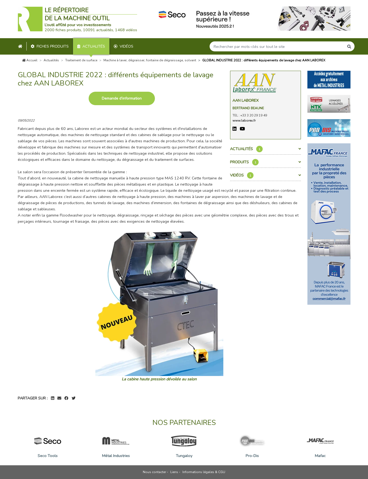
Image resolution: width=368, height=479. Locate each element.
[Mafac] (328, 223)
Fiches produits (53, 46)
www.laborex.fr (244, 120)
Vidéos (126, 46)
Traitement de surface (81, 60)
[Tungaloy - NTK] (328, 103)
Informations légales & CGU (203, 472)
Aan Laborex (245, 100)
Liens (174, 472)
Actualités (93, 46)
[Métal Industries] (328, 79)
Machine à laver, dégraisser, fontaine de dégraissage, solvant (149, 60)
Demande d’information (122, 98)
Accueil (31, 60)
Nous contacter (154, 472)
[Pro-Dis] (328, 127)
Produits (243, 162)
